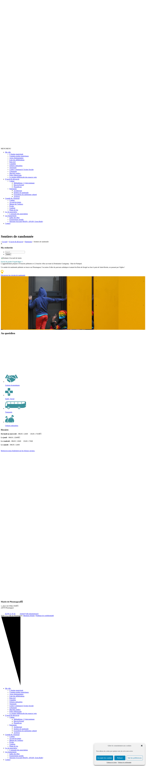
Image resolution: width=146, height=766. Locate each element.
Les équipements (10, 216)
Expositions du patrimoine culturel (25, 194)
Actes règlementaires (16, 158)
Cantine (12, 200)
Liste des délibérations (16, 160)
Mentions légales (29, 616)
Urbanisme (13, 171)
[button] (142, 746)
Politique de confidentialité (124, 762)
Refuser (120, 758)
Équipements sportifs (16, 219)
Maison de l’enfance (16, 204)
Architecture (18, 191)
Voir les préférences (135, 758)
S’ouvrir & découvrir (12, 179)
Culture (11, 181)
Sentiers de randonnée (21, 193)
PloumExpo (18, 187)
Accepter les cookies (104, 758)
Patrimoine (13, 189)
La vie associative (11, 212)
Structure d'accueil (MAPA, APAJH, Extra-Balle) (26, 221)
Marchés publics (14, 173)
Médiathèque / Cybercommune (24, 183)
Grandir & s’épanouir (12, 198)
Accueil (4, 242)
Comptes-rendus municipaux (19, 156)
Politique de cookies (112, 762)
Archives (17, 196)
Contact (7, 223)
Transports (12, 168)
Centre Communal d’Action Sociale (21, 169)
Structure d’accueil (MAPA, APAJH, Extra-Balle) (26, 758)
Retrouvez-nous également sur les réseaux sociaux (18, 451)
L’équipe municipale (16, 154)
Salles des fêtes (14, 218)
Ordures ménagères (15, 166)
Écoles (11, 206)
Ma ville (8, 152)
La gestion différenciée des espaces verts (23, 177)
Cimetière (12, 164)
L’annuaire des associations (18, 214)
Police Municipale (15, 175)
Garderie (12, 208)
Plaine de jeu (13, 210)
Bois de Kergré (19, 185)
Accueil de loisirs (15, 202)
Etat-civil (12, 162)
